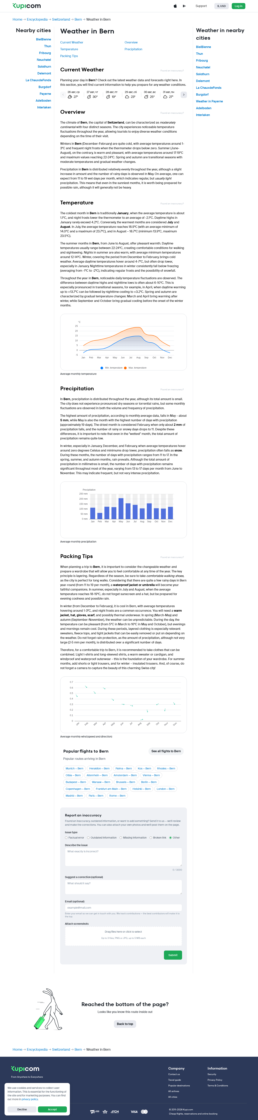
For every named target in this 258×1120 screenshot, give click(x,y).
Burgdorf (45, 87)
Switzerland (61, 19)
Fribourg (45, 53)
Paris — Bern (96, 795)
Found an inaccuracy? (172, 70)
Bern (78, 19)
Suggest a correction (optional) (84, 877)
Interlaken (44, 107)
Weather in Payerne (209, 101)
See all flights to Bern (166, 751)
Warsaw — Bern (101, 782)
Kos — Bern (144, 768)
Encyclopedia (37, 19)
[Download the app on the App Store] (175, 6)
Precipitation (133, 49)
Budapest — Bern (76, 782)
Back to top (125, 1024)
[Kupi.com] (27, 6)
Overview (131, 42)
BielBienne (43, 39)
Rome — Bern (117, 795)
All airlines (173, 1091)
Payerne (45, 94)
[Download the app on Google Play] (184, 6)
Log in (238, 6)
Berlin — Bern (149, 782)
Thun (47, 46)
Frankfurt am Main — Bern (111, 789)
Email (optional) (74, 901)
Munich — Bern (74, 768)
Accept (52, 1109)
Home (17, 19)
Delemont (44, 73)
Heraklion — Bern (99, 768)
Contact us (174, 1074)
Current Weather (71, 42)
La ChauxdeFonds (38, 80)
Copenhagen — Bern (78, 789)
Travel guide (174, 1079)
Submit (173, 955)
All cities (172, 1096)
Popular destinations (179, 1085)
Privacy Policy (215, 1079)
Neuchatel (44, 60)
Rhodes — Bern (166, 768)
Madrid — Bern (74, 795)
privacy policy (30, 1099)
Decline (22, 1109)
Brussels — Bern (125, 782)
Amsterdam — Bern (125, 775)
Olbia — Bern (73, 775)
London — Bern (166, 789)
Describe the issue (76, 845)
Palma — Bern (124, 768)
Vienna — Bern (151, 775)
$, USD (221, 6)
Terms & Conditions (218, 1085)
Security (212, 1074)
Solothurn (44, 67)
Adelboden (43, 101)
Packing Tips (69, 56)
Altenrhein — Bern (97, 775)
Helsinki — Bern (142, 789)
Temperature (69, 49)
